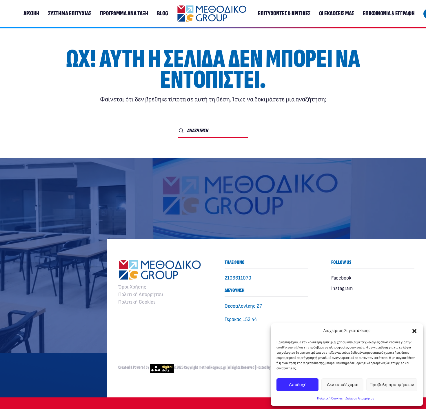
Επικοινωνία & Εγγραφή (389, 13)
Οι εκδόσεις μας (336, 13)
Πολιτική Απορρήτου (140, 294)
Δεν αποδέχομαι (342, 384)
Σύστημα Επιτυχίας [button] (69, 13)
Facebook (341, 278)
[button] (414, 331)
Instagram (342, 288)
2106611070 (238, 278)
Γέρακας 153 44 (241, 319)
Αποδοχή (297, 384)
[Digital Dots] (162, 367)
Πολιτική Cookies (330, 398)
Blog (162, 13)
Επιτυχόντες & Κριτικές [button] (284, 13)
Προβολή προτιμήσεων (391, 384)
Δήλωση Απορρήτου (359, 398)
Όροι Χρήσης (132, 287)
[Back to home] (213, 13)
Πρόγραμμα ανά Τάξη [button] (124, 13)
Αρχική (31, 13)
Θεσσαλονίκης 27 (243, 306)
